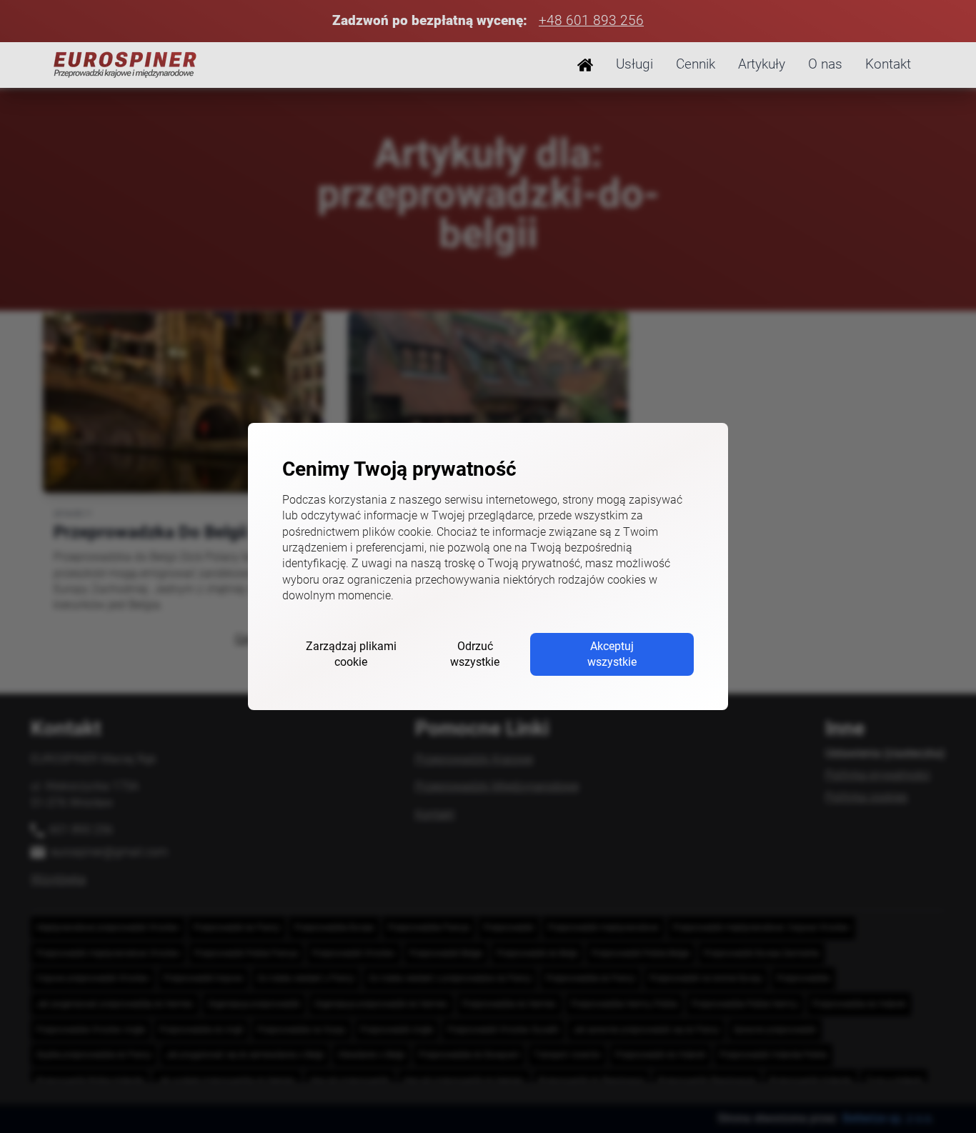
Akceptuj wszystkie (612, 654)
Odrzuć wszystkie (474, 654)
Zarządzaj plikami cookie (351, 654)
